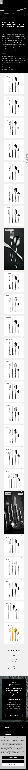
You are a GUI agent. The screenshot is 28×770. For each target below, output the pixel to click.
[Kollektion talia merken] (21, 557)
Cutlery (7, 727)
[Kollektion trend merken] (21, 579)
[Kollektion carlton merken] (21, 161)
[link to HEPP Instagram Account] (27, 156)
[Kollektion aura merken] (21, 96)
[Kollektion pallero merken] (21, 491)
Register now (14, 715)
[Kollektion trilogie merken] (21, 601)
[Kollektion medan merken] (21, 403)
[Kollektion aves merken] (21, 118)
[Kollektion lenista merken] (21, 359)
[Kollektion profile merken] (21, 469)
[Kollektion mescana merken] (21, 425)
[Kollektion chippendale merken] (21, 183)
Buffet (7, 731)
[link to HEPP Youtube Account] (27, 158)
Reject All (13, 761)
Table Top (8, 735)
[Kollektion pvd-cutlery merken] (21, 623)
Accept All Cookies (13, 757)
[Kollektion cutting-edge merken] (21, 227)
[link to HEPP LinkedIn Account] (27, 161)
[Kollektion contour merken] (21, 205)
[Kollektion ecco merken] (21, 293)
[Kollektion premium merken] (21, 447)
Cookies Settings (13, 764)
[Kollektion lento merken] (21, 381)
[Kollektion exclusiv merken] (21, 315)
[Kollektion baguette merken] (21, 139)
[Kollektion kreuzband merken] (21, 337)
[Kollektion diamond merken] (21, 271)
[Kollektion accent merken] (21, 74)
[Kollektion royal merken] (21, 535)
